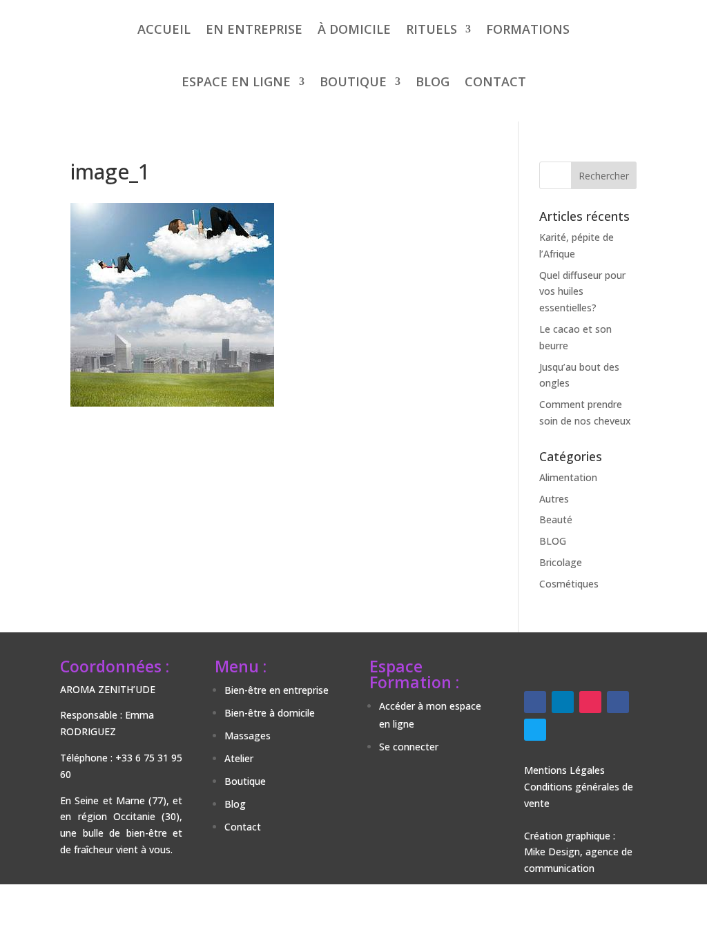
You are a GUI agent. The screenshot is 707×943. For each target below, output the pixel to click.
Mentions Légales (564, 770)
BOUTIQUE (353, 81)
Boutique (245, 781)
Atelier (238, 758)
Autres (554, 498)
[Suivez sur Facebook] (535, 702)
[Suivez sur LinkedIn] (563, 702)
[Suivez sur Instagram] (590, 702)
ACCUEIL (164, 29)
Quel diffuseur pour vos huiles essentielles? (582, 292)
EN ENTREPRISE (254, 29)
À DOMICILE (354, 29)
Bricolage (560, 562)
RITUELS (431, 29)
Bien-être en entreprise (276, 690)
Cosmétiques (569, 583)
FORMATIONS (528, 29)
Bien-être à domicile (269, 712)
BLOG (432, 81)
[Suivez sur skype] (535, 730)
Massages (247, 735)
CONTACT (495, 81)
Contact (242, 826)
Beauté (555, 519)
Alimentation (568, 477)
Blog (235, 803)
